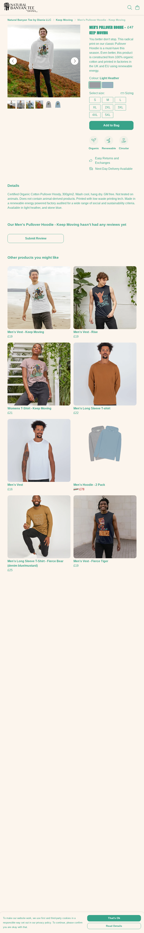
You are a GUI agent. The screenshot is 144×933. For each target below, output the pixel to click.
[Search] (130, 7)
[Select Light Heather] (94, 85)
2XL (107, 107)
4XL (95, 114)
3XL (120, 107)
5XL (107, 114)
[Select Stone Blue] (107, 85)
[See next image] (74, 61)
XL (95, 107)
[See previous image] (13, 61)
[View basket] (137, 7)
